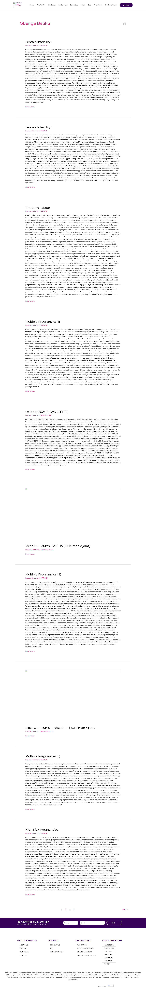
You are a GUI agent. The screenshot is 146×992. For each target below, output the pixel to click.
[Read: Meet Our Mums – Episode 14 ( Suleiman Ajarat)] (73, 696)
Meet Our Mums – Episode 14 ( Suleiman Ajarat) (60, 728)
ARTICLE (44, 45)
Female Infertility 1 (38, 127)
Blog (89, 5)
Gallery (83, 5)
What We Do (98, 5)
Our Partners (62, 5)
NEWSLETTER (46, 415)
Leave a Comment (32, 45)
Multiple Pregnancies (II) (43, 574)
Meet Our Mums (111, 5)
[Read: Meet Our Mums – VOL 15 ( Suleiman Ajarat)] (73, 515)
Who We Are (41, 5)
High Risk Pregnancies (41, 829)
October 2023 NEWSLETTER (46, 412)
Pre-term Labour (37, 208)
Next (125, 909)
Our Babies (52, 5)
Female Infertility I (38, 42)
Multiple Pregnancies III (42, 321)
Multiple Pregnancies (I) (42, 756)
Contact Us (74, 5)
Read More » (30, 107)
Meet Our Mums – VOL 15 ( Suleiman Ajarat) (57, 546)
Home (32, 5)
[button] (126, 5)
